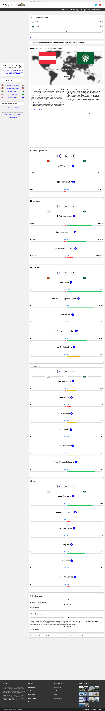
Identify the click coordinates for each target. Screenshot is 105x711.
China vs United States (13, 88)
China (55, 694)
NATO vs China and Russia (12, 108)
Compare (66, 31)
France (55, 702)
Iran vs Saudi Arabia (12, 94)
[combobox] (66, 21)
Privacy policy (86, 709)
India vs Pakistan (12, 91)
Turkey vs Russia (12, 97)
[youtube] (99, 6)
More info (39, 1)
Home (94, 709)
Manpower (31, 702)
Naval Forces (31, 694)
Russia (55, 691)
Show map (66, 76)
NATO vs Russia (13, 117)
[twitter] (96, 6)
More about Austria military (37, 110)
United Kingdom (58, 698)
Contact (100, 709)
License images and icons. (10, 699)
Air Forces (31, 691)
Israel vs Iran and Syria (12, 111)
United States (57, 687)
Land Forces (31, 687)
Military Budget (32, 698)
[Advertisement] (12, 38)
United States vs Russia (13, 85)
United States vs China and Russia (12, 114)
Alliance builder (34, 38)
